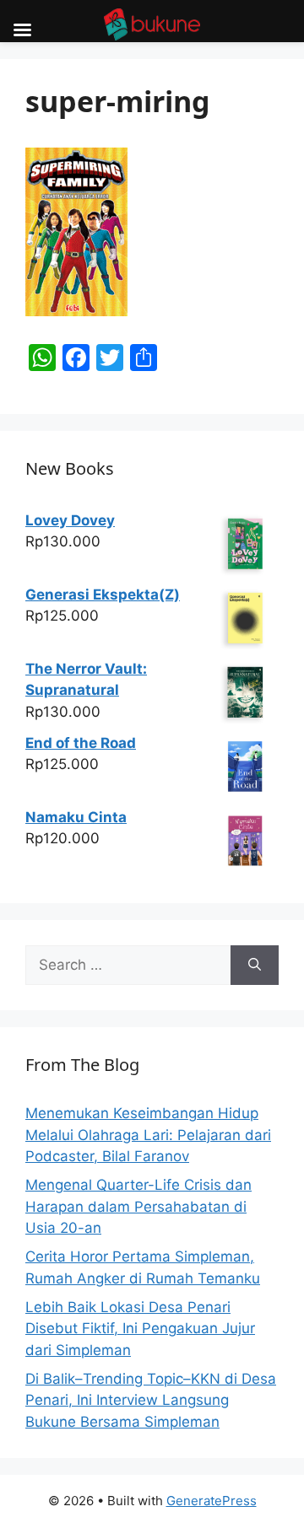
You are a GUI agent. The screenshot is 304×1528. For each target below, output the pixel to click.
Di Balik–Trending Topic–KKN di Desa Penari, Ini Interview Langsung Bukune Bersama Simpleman (150, 1400)
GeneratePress (211, 1501)
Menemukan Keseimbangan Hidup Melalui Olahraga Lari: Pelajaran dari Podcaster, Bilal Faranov (148, 1135)
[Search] (255, 965)
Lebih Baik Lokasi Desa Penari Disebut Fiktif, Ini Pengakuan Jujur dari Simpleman (140, 1329)
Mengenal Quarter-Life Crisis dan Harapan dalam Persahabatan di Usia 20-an (138, 1206)
